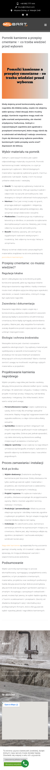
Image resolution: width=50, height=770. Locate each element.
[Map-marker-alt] (27, 15)
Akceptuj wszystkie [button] (13, 764)
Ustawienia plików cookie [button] (15, 760)
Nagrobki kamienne (11, 545)
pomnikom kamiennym (12, 257)
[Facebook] (23, 15)
